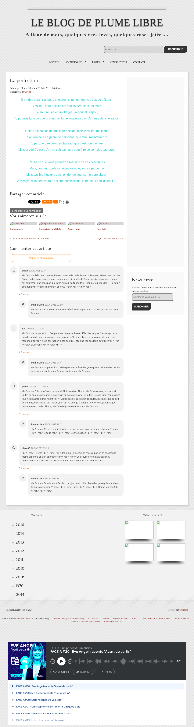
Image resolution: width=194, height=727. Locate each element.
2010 (20, 568)
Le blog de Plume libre (97, 22)
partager (85, 672)
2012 (20, 551)
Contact (139, 62)
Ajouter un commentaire (41, 258)
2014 (20, 533)
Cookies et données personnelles (85, 621)
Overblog (183, 609)
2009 (20, 577)
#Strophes (28, 91)
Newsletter (118, 62)
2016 (20, 525)
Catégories (73, 62)
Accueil (54, 62)
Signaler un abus (120, 618)
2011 (19, 559)
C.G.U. (135, 618)
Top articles (93, 618)
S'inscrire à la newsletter (26, 210)
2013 (20, 542)
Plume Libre (22, 618)
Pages (94, 62)
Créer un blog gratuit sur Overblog (68, 618)
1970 (20, 585)
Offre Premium (182, 618)
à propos (107, 672)
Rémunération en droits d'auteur (157, 618)
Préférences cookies (113, 621)
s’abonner (63, 672)
